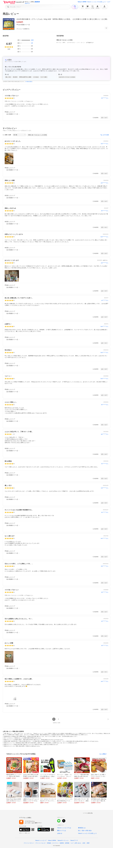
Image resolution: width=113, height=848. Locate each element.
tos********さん (104, 512)
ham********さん (104, 236)
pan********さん (104, 183)
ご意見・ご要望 (85, 843)
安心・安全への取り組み (85, 830)
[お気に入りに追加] (106, 28)
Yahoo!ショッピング (40, 840)
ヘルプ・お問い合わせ (75, 843)
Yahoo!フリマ (74, 840)
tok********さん (104, 98)
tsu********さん (104, 463)
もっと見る (102, 754)
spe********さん (104, 434)
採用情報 (67, 843)
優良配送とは (81, 827)
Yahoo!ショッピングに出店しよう (96, 1)
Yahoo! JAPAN (82, 1)
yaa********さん (104, 262)
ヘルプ (108, 1)
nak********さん (104, 488)
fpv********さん (104, 210)
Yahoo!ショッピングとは (64, 827)
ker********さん (104, 404)
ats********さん (104, 645)
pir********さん (104, 300)
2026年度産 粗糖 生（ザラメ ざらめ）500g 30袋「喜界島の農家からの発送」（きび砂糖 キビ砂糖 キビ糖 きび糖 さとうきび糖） (62, 19)
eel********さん (104, 621)
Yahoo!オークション (63, 840)
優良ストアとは (61, 830)
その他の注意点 (28, 81)
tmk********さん (104, 566)
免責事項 (62, 843)
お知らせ (59, 833)
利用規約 (49, 843)
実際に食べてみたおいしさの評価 (37, 135)
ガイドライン (55, 843)
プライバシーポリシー (29, 843)
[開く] (9, 158)
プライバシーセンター (40, 843)
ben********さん (104, 538)
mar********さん (104, 143)
